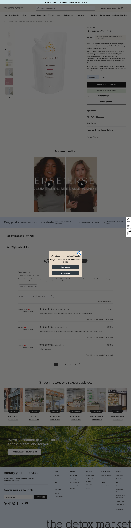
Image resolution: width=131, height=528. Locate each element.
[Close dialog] (79, 253)
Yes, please (65, 267)
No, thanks (65, 273)
